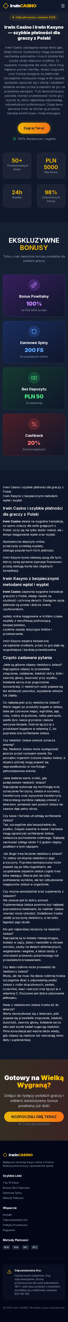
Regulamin (9, 1230)
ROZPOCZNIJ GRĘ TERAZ (34, 1117)
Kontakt (7, 1214)
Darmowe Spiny (12, 1192)
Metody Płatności (13, 1197)
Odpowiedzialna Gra (15, 1219)
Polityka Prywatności (15, 1225)
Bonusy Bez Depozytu (16, 1187)
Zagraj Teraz (34, 128)
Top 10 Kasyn (11, 1182)
